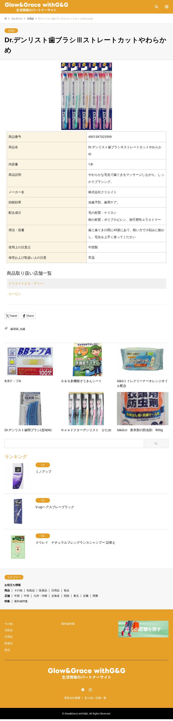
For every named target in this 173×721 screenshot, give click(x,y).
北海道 (55, 596)
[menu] (166, 7)
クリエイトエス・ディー (26, 283)
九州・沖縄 (40, 596)
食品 (66, 590)
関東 (95, 596)
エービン (15, 294)
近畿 (86, 596)
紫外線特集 (21, 601)
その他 (18, 590)
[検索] (156, 7)
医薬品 (43, 590)
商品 (7, 590)
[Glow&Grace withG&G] (36, 7)
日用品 (11, 30)
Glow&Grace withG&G (76, 713)
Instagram (90, 689)
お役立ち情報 (13, 585)
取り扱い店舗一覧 (95, 698)
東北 (76, 596)
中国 (17, 596)
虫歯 (22, 329)
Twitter (82, 689)
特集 (7, 601)
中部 (26, 596)
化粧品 (31, 590)
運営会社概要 (72, 698)
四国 (66, 596)
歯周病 (14, 329)
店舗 (7, 596)
